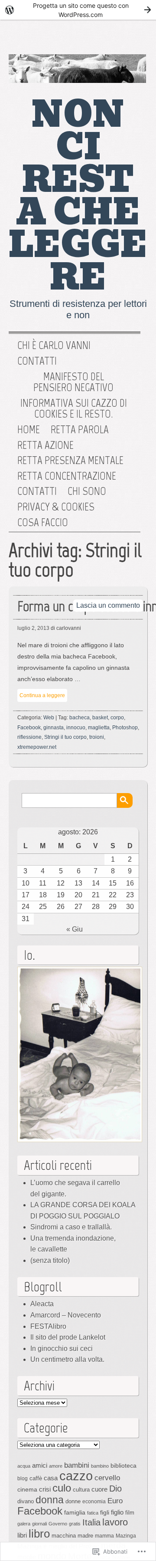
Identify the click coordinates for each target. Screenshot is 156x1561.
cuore (99, 1489)
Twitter (103, 39)
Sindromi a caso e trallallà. (71, 1227)
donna (50, 1499)
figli (104, 1512)
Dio (115, 1488)
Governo (58, 1523)
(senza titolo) (50, 1260)
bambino (100, 1466)
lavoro (115, 1522)
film (129, 1512)
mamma (104, 1536)
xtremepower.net (36, 747)
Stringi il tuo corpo (65, 737)
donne (73, 1501)
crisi (45, 1489)
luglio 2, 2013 (33, 628)
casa (51, 1478)
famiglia (74, 1512)
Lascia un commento (108, 605)
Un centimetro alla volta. (67, 1359)
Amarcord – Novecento (65, 1315)
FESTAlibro (48, 1326)
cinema (27, 1489)
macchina (64, 1535)
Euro (115, 1500)
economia (94, 1501)
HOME (28, 429)
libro (39, 1534)
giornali (39, 1523)
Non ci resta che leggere (78, 196)
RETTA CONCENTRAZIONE (66, 476)
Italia (91, 1522)
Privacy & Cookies (55, 507)
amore (55, 1466)
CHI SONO (87, 491)
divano (25, 1501)
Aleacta (42, 1303)
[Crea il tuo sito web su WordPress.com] (78, 10)
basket (100, 718)
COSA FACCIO (42, 522)
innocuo (75, 728)
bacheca (79, 718)
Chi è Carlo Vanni (54, 345)
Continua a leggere (42, 695)
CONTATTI (37, 491)
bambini (76, 1465)
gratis (75, 1523)
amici (39, 1465)
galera (23, 1523)
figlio (117, 1512)
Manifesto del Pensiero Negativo (73, 382)
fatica (92, 1512)
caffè (35, 1478)
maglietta (99, 728)
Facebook (131, 39)
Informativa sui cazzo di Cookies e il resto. (73, 409)
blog (22, 1478)
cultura (81, 1489)
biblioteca (123, 1465)
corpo (117, 718)
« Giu (74, 929)
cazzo (76, 1476)
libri (22, 1535)
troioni (96, 737)
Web (48, 718)
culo (61, 1488)
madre (85, 1535)
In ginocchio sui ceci (61, 1348)
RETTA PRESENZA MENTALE (70, 460)
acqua (23, 1466)
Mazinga (126, 1536)
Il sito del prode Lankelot (67, 1337)
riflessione (29, 737)
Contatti (37, 361)
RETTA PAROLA (80, 429)
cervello (107, 1477)
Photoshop (125, 728)
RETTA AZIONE (45, 445)
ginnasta (53, 728)
